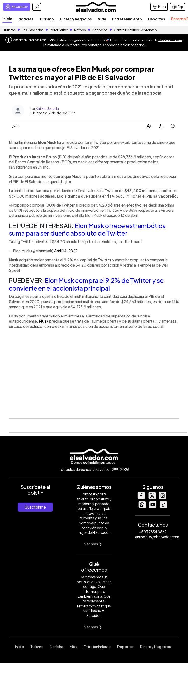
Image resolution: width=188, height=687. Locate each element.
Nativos (80, 30)
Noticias (25, 19)
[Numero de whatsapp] (142, 507)
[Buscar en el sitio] (36, 7)
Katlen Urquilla (47, 108)
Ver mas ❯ (93, 544)
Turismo (46, 19)
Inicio (7, 18)
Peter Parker (59, 30)
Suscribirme (35, 507)
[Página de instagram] (162, 498)
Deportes (156, 19)
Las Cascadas (33, 30)
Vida (102, 19)
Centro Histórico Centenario (135, 30)
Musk (43, 321)
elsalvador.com (170, 40)
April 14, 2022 (66, 250)
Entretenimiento (127, 19)
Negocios (99, 30)
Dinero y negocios (76, 19)
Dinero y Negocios (155, 646)
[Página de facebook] (141, 498)
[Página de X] (152, 498)
